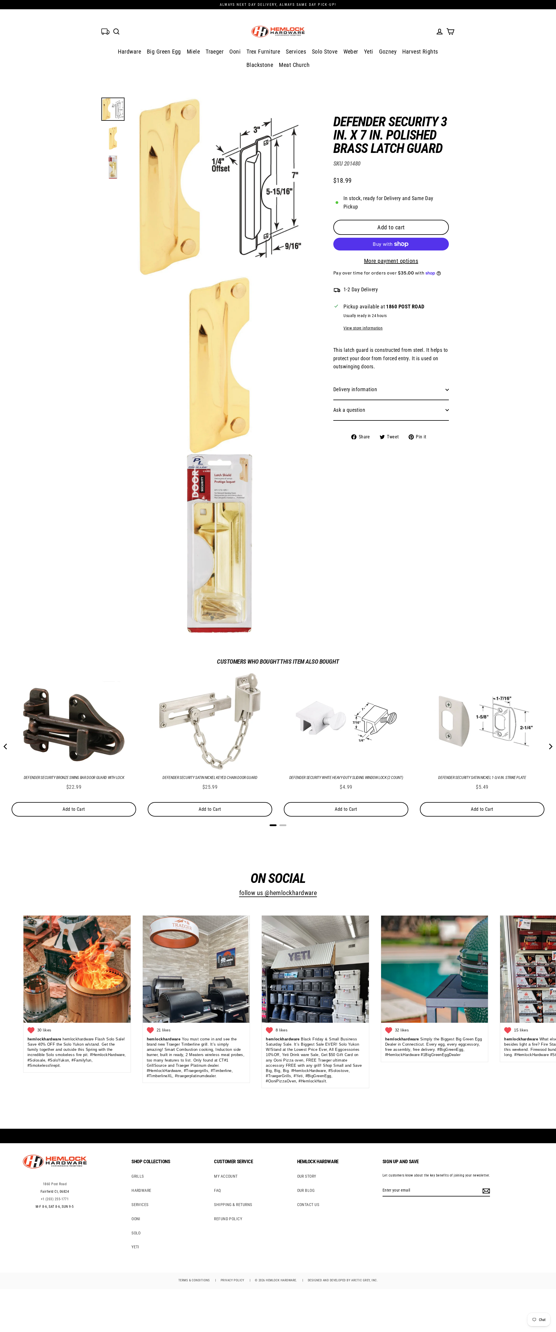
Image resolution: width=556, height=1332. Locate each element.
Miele (193, 51)
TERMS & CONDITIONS (194, 1280)
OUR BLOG (306, 1190)
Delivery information (355, 389)
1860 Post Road (55, 1184)
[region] (382, 273)
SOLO (136, 1233)
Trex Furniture (263, 51)
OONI (135, 1218)
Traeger (215, 51)
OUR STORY (306, 1176)
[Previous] (6, 746)
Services (296, 51)
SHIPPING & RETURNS (233, 1204)
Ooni (235, 51)
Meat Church (294, 64)
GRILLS (137, 1176)
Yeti (368, 51)
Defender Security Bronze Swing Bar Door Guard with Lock (74, 777)
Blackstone (259, 64)
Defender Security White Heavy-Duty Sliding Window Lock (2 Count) (346, 777)
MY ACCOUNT (226, 1176)
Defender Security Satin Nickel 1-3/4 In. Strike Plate (482, 777)
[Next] (550, 746)
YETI (135, 1247)
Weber (350, 51)
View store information (363, 328)
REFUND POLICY (228, 1218)
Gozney (388, 51)
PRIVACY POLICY (232, 1280)
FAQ (217, 1190)
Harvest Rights (420, 51)
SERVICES (140, 1204)
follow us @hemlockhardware (278, 892)
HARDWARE (141, 1190)
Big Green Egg (164, 51)
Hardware (129, 51)
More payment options (391, 260)
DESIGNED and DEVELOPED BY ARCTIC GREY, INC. (343, 1280)
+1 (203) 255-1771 (55, 1199)
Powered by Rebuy (278, 833)
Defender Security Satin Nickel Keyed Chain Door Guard (209, 777)
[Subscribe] (485, 1190)
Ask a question (349, 410)
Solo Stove (325, 51)
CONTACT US (308, 1204)
